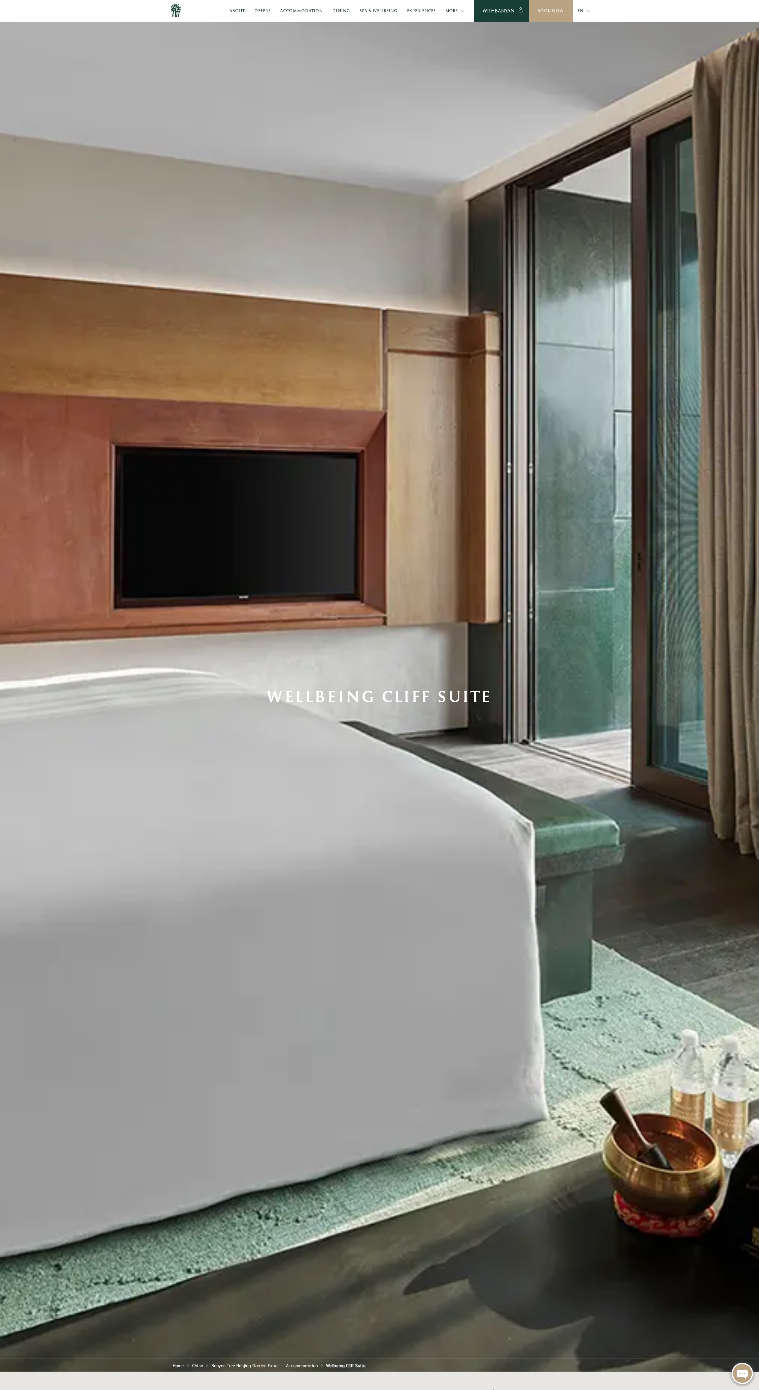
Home (178, 1365)
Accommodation (302, 1365)
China (197, 1365)
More (451, 10)
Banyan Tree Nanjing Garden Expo (244, 1365)
